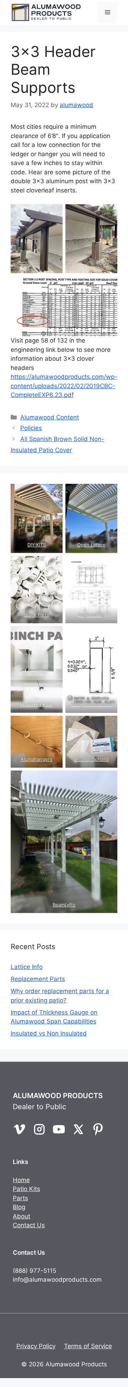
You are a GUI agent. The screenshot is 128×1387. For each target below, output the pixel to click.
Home (21, 1180)
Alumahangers (36, 759)
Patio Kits (26, 1188)
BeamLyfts (64, 904)
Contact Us (29, 1225)
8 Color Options (91, 759)
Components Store (91, 704)
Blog (19, 1207)
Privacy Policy (35, 1346)
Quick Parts (36, 615)
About (21, 1216)
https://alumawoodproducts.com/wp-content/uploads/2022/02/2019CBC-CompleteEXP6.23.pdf (64, 385)
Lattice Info (27, 966)
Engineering (91, 615)
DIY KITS (36, 544)
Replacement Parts (38, 979)
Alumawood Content (49, 417)
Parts (20, 1198)
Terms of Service (88, 1346)
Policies (31, 428)
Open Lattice (91, 544)
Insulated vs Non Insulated (49, 1033)
